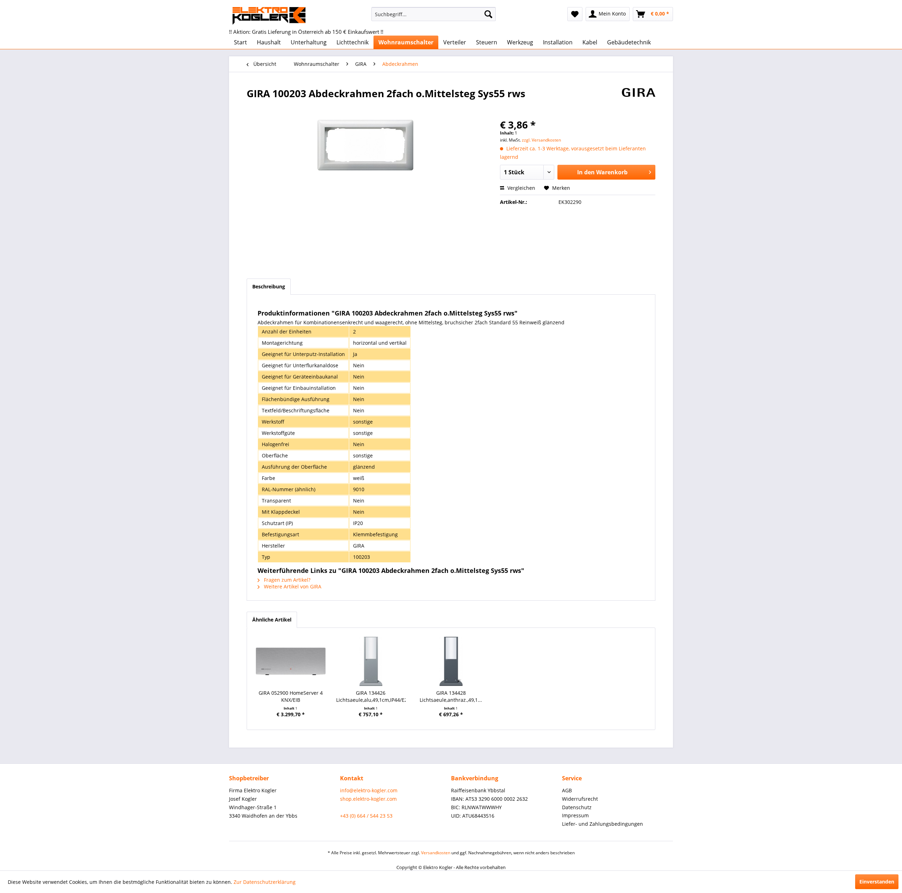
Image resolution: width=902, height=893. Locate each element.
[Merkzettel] (574, 14)
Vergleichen (520, 188)
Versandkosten (435, 853)
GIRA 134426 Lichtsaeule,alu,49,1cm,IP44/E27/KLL (371, 696)
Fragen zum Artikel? (286, 579)
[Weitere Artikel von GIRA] (638, 100)
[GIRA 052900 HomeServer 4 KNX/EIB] (291, 661)
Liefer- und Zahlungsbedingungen (602, 823)
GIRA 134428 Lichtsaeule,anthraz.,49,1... (451, 696)
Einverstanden (876, 881)
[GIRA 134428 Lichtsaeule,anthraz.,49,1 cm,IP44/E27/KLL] (451, 661)
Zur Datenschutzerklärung (265, 882)
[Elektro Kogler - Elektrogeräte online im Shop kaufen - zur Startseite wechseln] (269, 16)
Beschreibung (268, 286)
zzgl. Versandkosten (541, 140)
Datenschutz (577, 807)
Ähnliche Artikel (271, 619)
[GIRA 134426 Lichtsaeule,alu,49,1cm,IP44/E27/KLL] (371, 661)
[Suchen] (488, 14)
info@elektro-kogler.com (368, 790)
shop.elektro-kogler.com (368, 798)
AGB (567, 790)
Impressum (575, 815)
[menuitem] (433, 14)
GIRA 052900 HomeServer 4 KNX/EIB (291, 696)
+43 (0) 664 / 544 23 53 (366, 815)
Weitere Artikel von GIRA (291, 586)
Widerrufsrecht (580, 798)
